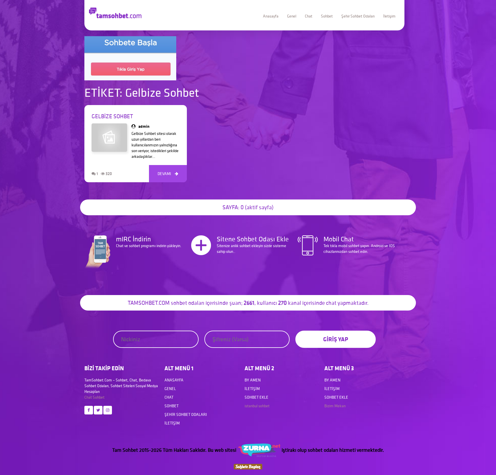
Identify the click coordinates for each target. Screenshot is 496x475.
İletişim (389, 16)
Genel (291, 16)
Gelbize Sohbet (112, 116)
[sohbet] (258, 450)
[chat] (248, 466)
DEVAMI (168, 173)
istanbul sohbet (257, 405)
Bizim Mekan (335, 405)
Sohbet (327, 16)
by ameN (253, 380)
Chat (308, 16)
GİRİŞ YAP (335, 339)
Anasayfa (270, 16)
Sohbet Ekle (256, 397)
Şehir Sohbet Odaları (358, 16)
